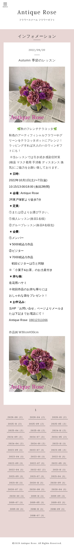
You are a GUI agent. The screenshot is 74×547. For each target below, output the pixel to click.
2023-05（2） (59, 450)
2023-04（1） (17, 456)
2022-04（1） (17, 469)
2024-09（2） (15, 436)
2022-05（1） (59, 463)
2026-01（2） (60, 417)
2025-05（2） (59, 423)
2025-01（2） (38, 430)
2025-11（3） (15, 423)
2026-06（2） (16, 417)
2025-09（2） (37, 423)
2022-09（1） (16, 463)
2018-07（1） (37, 515)
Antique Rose (37, 12)
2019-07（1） (16, 502)
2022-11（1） (59, 456)
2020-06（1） (38, 489)
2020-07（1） (16, 489)
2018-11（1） (38, 509)
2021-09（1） (16, 476)
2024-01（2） (39, 443)
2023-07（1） (37, 450)
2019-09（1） (58, 496)
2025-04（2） (16, 430)
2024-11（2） (59, 430)
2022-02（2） (39, 469)
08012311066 (38, 320)
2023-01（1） (38, 456)
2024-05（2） (60, 436)
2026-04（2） (38, 417)
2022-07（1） (38, 463)
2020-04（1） (60, 489)
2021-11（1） (60, 469)
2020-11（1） (37, 482)
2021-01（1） (16, 482)
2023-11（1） (59, 443)
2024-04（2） (16, 443)
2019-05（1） (37, 502)
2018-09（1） (58, 509)
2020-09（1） (58, 482)
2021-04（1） (58, 476)
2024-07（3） (38, 436)
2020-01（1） (17, 496)
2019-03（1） (58, 502)
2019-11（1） (38, 496)
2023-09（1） (16, 450)
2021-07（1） (37, 476)
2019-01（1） (17, 509)
